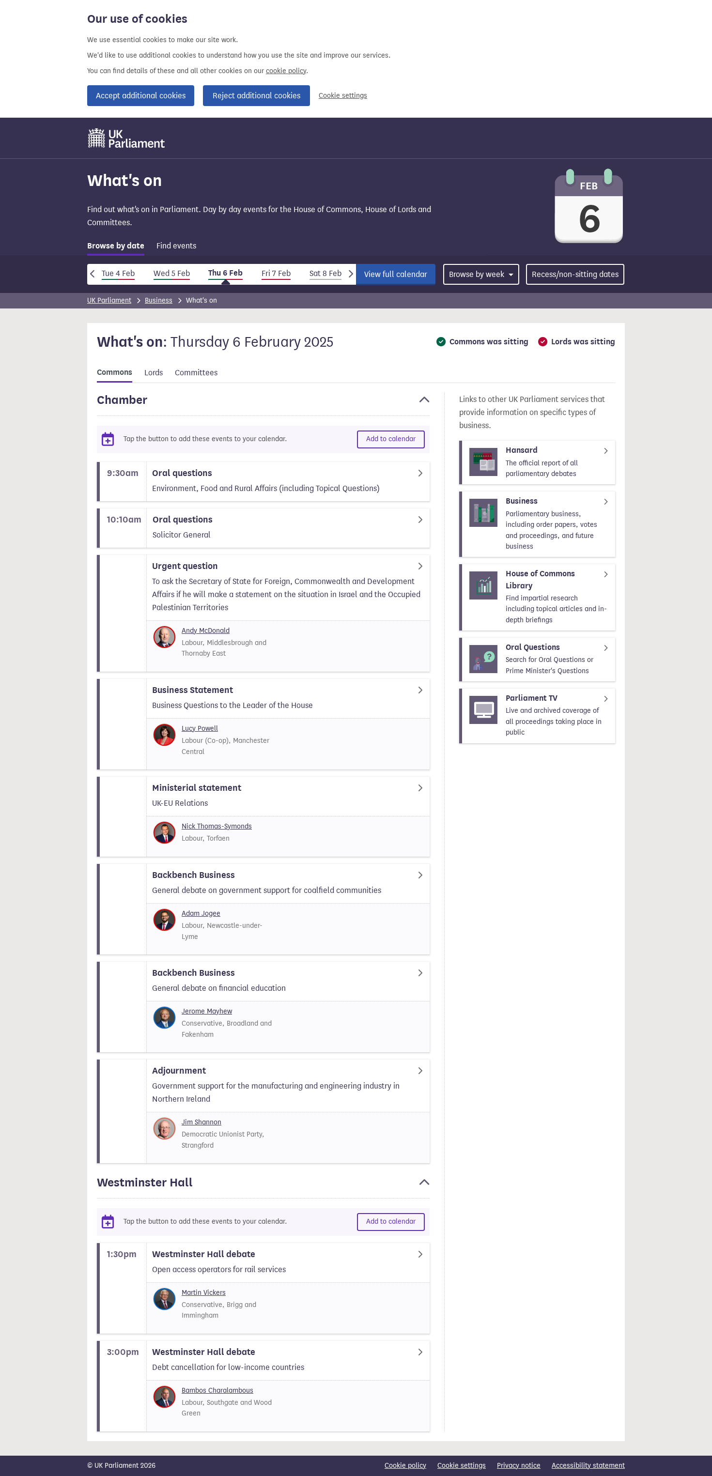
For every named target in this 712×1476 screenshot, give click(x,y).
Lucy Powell (200, 728)
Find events (176, 245)
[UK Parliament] (126, 138)
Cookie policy (405, 1465)
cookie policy (286, 71)
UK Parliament (109, 300)
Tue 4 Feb (118, 273)
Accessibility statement (588, 1465)
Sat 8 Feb (325, 273)
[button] (263, 404)
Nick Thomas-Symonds (217, 826)
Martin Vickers (204, 1293)
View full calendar (395, 274)
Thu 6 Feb (225, 273)
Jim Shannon (201, 1122)
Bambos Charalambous (217, 1390)
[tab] (115, 247)
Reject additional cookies (256, 95)
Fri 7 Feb (276, 273)
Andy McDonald (206, 631)
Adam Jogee (201, 913)
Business (158, 300)
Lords (153, 372)
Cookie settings (343, 96)
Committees (196, 372)
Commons (114, 372)
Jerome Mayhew (207, 1011)
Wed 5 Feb (172, 273)
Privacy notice (519, 1465)
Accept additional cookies (141, 95)
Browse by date (115, 246)
